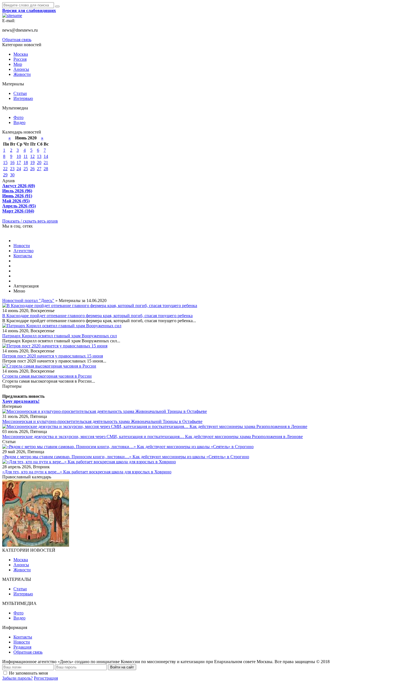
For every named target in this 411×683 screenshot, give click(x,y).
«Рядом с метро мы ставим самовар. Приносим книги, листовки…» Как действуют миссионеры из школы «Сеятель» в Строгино (125, 456)
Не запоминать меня (28, 673)
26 (32, 168)
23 (12, 168)
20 (39, 162)
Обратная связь (16, 39)
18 (25, 162)
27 (39, 168)
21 (46, 162)
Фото (18, 117)
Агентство (23, 250)
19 (32, 162)
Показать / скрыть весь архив (30, 221)
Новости (21, 245)
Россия (20, 59)
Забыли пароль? (17, 678)
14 (46, 156)
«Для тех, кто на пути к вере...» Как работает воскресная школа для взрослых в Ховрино (86, 471)
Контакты (22, 255)
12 (32, 156)
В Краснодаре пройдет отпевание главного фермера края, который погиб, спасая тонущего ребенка (97, 315)
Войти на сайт (122, 667)
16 (12, 162)
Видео (19, 122)
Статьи (20, 93)
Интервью (23, 98)
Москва (20, 54)
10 (18, 156)
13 (39, 156)
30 (12, 174)
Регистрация (46, 678)
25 (25, 168)
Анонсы (21, 69)
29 (5, 174)
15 (5, 162)
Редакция (22, 647)
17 (18, 162)
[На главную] (12, 15)
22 (5, 168)
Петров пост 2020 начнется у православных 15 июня (52, 356)
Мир (17, 64)
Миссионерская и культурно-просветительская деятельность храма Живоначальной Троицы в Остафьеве (102, 421)
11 (25, 156)
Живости (22, 74)
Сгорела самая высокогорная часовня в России (47, 376)
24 (18, 168)
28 (46, 168)
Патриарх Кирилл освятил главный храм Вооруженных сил (59, 335)
